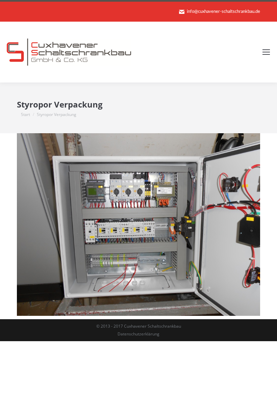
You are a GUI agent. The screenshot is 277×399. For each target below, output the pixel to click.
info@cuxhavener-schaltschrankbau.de (223, 11)
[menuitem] (138, 334)
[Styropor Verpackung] (138, 224)
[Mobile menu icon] (266, 52)
